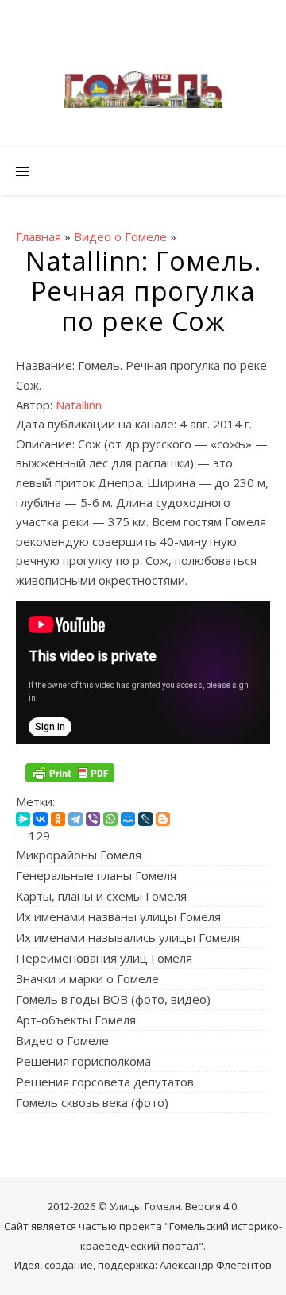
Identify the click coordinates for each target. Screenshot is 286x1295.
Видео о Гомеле (62, 1040)
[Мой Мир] (128, 819)
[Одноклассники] (58, 819)
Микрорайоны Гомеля (78, 855)
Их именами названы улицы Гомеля (118, 916)
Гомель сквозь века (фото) (92, 1102)
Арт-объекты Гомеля (76, 1020)
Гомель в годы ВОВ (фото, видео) (113, 999)
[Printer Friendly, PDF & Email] (69, 772)
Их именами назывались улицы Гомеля (128, 937)
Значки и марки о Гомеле (87, 978)
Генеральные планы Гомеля (96, 875)
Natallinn (79, 405)
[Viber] (93, 819)
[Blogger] (163, 819)
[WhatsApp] (110, 819)
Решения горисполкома (83, 1061)
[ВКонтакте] (40, 819)
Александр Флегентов (216, 1265)
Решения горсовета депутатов (105, 1081)
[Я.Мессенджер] (23, 819)
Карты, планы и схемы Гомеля (101, 896)
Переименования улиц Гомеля (104, 958)
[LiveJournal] (145, 819)
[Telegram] (75, 819)
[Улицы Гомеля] (143, 89)
